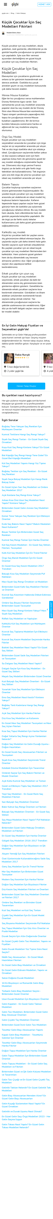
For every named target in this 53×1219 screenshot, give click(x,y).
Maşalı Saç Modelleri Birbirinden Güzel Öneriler (26, 676)
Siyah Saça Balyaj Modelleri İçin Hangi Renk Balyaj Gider (24, 481)
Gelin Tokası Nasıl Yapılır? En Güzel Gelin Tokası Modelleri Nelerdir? (23, 1126)
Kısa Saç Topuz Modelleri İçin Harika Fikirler (24, 731)
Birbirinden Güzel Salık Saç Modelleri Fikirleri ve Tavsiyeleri (25, 657)
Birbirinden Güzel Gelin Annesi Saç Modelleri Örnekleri (25, 510)
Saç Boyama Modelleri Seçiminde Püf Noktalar (26, 923)
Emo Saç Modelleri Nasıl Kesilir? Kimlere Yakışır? (23, 699)
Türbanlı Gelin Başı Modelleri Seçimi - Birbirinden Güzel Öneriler (21, 993)
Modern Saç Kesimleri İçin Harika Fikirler (23, 879)
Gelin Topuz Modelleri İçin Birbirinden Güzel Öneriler (24, 1057)
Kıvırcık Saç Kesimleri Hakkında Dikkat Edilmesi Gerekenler (26, 596)
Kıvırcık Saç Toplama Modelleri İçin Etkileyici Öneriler (24, 633)
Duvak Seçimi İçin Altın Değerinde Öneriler (24, 936)
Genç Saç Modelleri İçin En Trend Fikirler (23, 866)
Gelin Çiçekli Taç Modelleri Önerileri (20, 1020)
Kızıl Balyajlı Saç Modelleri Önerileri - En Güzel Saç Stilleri (26, 683)
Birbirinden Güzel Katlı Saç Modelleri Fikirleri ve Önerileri (25, 588)
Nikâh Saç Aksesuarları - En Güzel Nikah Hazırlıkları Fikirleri (22, 959)
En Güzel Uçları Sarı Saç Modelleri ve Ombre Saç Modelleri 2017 (25, 489)
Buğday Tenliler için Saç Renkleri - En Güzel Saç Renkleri (24, 473)
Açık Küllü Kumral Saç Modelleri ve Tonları (24, 781)
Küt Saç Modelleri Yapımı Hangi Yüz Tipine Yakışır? (24, 465)
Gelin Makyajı (21, 13)
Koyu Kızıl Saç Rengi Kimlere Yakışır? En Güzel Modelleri (25, 449)
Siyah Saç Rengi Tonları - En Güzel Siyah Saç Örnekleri (25, 441)
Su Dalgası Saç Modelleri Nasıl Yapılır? (22, 663)
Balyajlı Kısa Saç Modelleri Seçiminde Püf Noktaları (23, 575)
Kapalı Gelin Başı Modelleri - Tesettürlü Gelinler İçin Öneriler (22, 1036)
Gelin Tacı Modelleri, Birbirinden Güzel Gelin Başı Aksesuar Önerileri (25, 1013)
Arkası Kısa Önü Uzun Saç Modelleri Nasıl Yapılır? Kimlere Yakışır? (23, 502)
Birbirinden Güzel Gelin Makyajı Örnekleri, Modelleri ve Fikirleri (23, 829)
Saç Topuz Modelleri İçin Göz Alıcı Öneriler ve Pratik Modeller (25, 930)
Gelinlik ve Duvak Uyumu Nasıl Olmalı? (22, 1111)
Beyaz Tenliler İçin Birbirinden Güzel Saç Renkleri (23, 534)
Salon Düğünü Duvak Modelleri (18, 978)
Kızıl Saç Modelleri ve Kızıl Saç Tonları (21, 910)
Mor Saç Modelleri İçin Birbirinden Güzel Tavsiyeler (22, 873)
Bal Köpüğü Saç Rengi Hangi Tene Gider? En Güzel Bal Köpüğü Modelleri (25, 457)
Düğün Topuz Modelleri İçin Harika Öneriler (24, 1050)
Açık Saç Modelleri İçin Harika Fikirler (21, 713)
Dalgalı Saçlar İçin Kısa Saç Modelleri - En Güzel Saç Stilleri (23, 670)
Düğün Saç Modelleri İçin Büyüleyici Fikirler (24, 884)
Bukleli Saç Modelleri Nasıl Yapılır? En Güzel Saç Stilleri (24, 649)
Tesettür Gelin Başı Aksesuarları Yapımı (22, 1030)
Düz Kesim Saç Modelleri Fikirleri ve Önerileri (25, 889)
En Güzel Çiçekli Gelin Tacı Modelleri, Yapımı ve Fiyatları (26, 943)
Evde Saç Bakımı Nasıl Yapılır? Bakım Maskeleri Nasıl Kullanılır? (26, 526)
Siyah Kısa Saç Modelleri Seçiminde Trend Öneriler (23, 762)
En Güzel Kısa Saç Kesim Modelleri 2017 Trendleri (23, 567)
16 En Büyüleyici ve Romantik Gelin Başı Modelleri (23, 985)
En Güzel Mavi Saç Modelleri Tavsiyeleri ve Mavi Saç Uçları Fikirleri (26, 725)
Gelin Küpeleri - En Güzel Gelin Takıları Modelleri (22, 1005)
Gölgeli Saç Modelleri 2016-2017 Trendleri (24, 840)
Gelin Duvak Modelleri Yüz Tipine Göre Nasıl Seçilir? (24, 951)
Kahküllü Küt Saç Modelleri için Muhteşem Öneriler (23, 625)
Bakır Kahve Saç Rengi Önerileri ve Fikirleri (24, 807)
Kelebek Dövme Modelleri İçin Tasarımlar (23, 768)
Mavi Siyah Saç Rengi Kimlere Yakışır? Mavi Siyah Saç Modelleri (24, 612)
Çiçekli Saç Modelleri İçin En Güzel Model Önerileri (23, 917)
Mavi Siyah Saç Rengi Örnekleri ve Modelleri (25, 581)
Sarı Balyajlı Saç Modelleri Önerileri (20, 802)
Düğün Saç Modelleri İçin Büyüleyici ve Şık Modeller (24, 847)
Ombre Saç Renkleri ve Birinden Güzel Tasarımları (21, 904)
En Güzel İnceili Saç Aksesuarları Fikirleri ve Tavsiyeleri (24, 754)
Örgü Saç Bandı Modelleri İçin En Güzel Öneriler (22, 559)
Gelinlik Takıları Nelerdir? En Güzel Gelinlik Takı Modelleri (26, 1089)
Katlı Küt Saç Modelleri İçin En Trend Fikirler (24, 553)
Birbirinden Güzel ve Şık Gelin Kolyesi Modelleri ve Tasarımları (26, 1073)
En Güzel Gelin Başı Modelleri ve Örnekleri (24, 965)
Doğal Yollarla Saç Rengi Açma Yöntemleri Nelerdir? (24, 738)
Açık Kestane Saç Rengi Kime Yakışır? (21, 495)
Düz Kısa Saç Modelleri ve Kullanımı (20, 718)
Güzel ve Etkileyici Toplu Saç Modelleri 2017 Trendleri (25, 788)
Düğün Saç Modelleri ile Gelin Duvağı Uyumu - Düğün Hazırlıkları (26, 746)
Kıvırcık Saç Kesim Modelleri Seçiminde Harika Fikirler (26, 641)
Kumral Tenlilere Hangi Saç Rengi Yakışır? (23, 434)
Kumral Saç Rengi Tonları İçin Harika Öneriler (25, 540)
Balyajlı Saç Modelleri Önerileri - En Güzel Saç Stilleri (26, 813)
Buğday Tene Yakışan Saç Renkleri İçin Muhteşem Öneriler (22, 428)
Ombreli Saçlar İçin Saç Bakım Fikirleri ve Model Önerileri (23, 774)
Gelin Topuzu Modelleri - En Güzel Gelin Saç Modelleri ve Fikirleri (24, 1065)
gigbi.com (5, 13)
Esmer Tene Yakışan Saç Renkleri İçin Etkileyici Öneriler (26, 518)
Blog (12, 13)
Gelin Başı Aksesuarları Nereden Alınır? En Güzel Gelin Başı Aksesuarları (24, 1097)
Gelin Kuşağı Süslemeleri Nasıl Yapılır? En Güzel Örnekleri (23, 1105)
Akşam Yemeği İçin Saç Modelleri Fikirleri (23, 853)
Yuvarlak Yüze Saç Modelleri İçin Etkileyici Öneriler (23, 691)
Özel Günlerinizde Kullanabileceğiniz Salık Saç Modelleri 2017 (26, 860)
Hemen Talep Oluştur (26, 386)
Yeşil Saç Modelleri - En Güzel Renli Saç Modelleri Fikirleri (22, 796)
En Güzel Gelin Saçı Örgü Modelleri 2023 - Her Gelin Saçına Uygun (26, 1118)
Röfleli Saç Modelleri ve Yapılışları (19, 618)
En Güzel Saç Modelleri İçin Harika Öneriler (24, 835)
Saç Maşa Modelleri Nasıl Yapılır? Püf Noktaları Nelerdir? (26, 821)
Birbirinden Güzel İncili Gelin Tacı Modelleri (24, 1024)
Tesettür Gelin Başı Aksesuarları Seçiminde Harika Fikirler (24, 1044)
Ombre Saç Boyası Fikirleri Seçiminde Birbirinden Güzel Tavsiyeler (21, 604)
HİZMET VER (44, 4)
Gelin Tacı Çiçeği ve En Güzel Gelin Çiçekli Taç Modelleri (26, 1081)
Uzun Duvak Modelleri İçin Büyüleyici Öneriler (25, 999)
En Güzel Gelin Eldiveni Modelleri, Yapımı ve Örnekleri (24, 972)
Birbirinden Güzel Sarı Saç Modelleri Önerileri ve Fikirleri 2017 (25, 896)
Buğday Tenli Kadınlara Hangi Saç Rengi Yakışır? (23, 707)
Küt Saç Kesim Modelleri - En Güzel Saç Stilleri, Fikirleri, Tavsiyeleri (26, 546)
